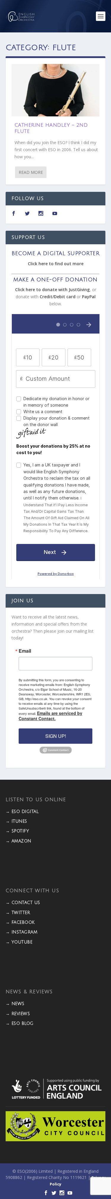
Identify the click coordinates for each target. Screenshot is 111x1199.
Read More (31, 172)
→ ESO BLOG (20, 1023)
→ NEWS (15, 1004)
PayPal (89, 296)
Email (25, 651)
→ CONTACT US (23, 903)
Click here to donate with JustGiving (52, 289)
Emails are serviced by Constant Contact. (50, 715)
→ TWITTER (18, 913)
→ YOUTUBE (19, 942)
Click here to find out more (55, 263)
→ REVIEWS (18, 1014)
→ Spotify (17, 831)
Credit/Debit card (57, 296)
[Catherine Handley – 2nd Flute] (56, 90)
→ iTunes (16, 821)
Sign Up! (55, 736)
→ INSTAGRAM (22, 932)
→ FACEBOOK (20, 922)
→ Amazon (18, 841)
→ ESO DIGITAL (22, 811)
